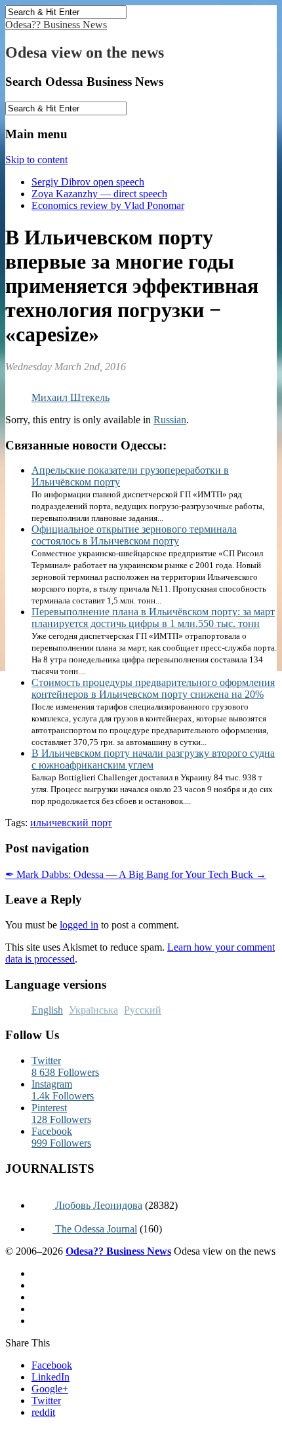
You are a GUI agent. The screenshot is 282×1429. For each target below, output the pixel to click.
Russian (169, 419)
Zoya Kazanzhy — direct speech (99, 193)
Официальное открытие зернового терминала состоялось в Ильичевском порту (134, 535)
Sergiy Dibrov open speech (87, 181)
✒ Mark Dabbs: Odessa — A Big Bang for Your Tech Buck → (135, 874)
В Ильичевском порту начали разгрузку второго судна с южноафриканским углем (153, 759)
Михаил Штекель (70, 397)
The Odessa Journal (94, 1228)
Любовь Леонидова (97, 1205)
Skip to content (36, 159)
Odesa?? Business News (56, 24)
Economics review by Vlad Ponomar (107, 205)
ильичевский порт (71, 822)
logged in (79, 924)
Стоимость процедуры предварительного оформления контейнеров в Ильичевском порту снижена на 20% (153, 688)
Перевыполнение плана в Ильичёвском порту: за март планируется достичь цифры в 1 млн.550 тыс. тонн (153, 617)
